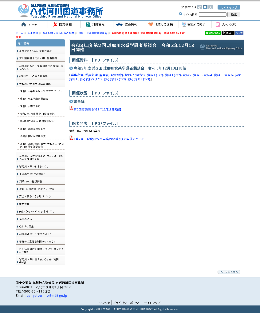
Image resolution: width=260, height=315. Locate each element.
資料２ (187, 75)
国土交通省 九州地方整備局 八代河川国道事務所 (60, 11)
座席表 (104, 75)
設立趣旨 (117, 75)
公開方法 (139, 75)
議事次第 (77, 75)
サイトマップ (229, 7)
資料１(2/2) (173, 75)
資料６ (228, 75)
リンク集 (105, 302)
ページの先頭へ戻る (229, 272)
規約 (128, 75)
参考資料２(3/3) (139, 79)
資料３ (197, 75)
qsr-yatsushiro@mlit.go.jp (46, 295)
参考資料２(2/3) (115, 79)
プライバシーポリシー (127, 302)
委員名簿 (91, 75)
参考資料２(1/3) (91, 79)
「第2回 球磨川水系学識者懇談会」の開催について (109, 139)
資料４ (208, 75)
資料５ (218, 75)
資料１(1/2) (155, 75)
